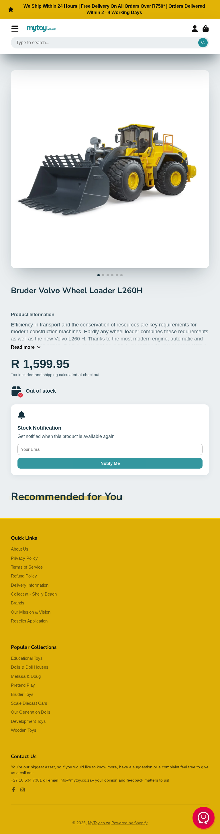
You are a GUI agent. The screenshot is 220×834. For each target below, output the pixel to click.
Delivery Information (29, 585)
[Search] (203, 43)
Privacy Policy (24, 558)
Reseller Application (29, 620)
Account (194, 28)
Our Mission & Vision (30, 612)
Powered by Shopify (129, 823)
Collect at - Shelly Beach (34, 594)
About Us (19, 549)
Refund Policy (24, 575)
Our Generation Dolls (30, 712)
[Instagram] (22, 789)
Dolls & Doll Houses (29, 667)
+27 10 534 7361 (26, 780)
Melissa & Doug (26, 676)
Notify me (110, 463)
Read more (23, 347)
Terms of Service (27, 567)
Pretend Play (23, 685)
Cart (205, 28)
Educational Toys (27, 658)
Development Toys (28, 721)
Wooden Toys (23, 730)
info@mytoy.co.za (76, 780)
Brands (17, 602)
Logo (41, 29)
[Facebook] (13, 789)
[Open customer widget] (204, 818)
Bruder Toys (22, 694)
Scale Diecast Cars (29, 703)
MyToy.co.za (99, 823)
